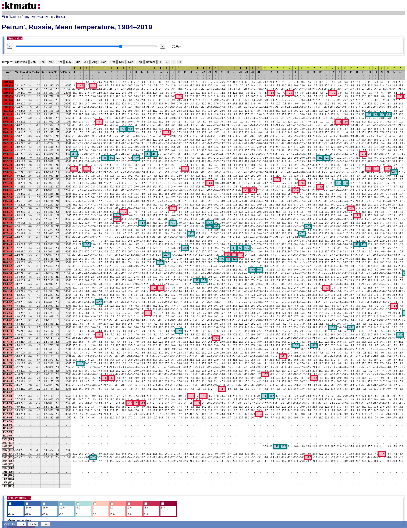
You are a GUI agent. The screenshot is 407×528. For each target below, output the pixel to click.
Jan (33, 61)
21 (197, 75)
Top (139, 61)
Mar (51, 61)
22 (203, 75)
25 (222, 75)
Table (33, 524)
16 (166, 75)
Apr (60, 61)
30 (252, 75)
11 (136, 75)
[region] (203, 277)
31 (259, 75)
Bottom (150, 61)
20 (191, 75)
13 (148, 75)
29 (246, 75)
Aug (94, 61)
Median (36, 75)
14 (154, 75)
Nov (121, 61)
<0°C (56, 75)
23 (209, 75)
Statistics (21, 61)
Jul (86, 61)
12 (142, 75)
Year (8, 75)
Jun (78, 61)
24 (216, 75)
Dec (130, 61)
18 (179, 75)
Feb (42, 61)
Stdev (44, 75)
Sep (103, 61)
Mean (28, 75)
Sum (50, 75)
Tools (45, 524)
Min (17, 75)
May (68, 61)
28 (240, 75)
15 (160, 75)
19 (185, 75)
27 (234, 75)
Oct (112, 61)
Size (21, 524)
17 (172, 75)
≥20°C (63, 75)
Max (22, 75)
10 (129, 75)
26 (228, 75)
